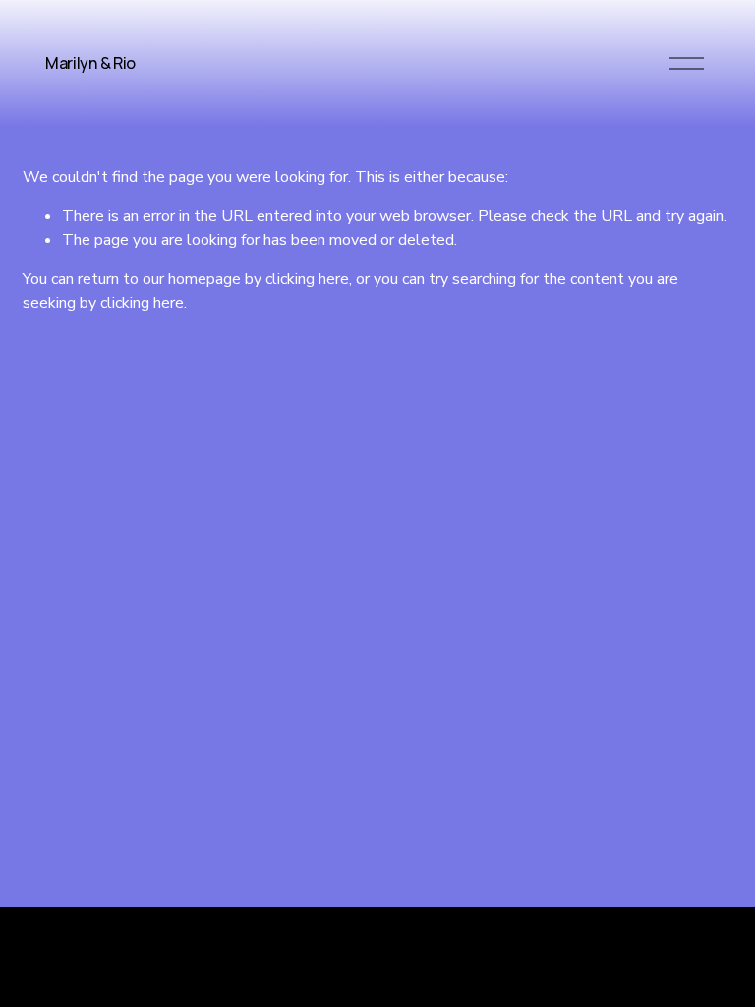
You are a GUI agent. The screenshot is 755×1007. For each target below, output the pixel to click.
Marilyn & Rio (90, 63)
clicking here (307, 279)
